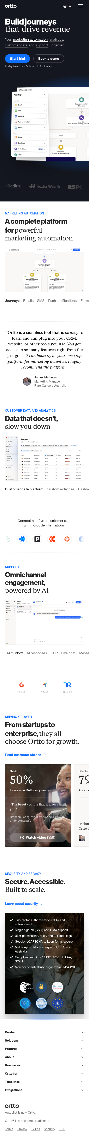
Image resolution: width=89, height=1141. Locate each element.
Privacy (22, 1129)
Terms (9, 1129)
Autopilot (11, 1112)
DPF (62, 1129)
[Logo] (11, 6)
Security (49, 1129)
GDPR (35, 1129)
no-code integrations (48, 525)
